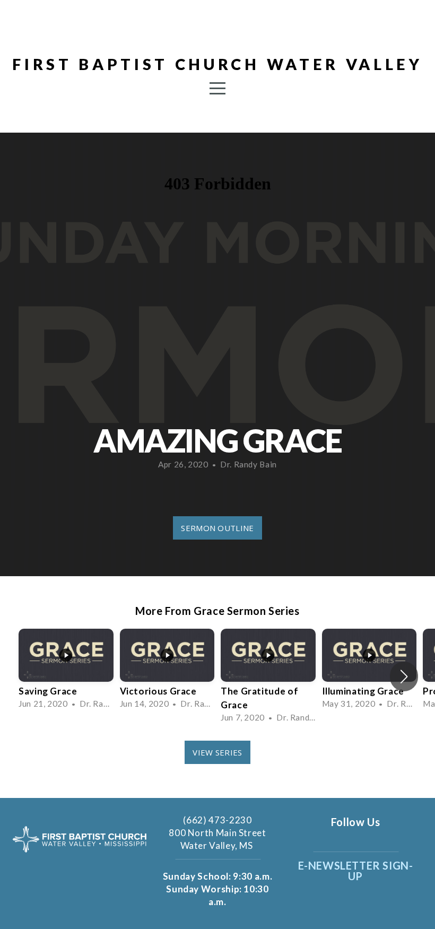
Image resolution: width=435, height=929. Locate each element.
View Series (217, 752)
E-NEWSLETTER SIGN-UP (355, 870)
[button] (404, 676)
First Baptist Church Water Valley (217, 64)
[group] (66, 670)
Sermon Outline (217, 528)
